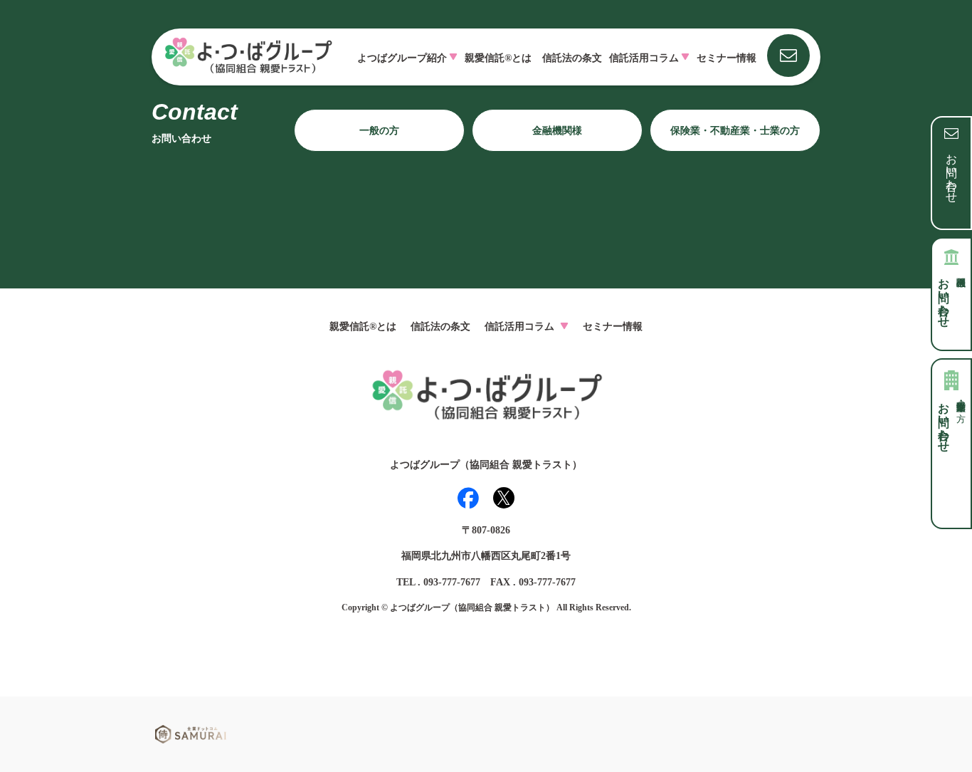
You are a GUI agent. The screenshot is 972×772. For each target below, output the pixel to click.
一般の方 (379, 130)
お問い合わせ (952, 171)
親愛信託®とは (498, 58)
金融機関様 (557, 130)
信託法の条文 (572, 58)
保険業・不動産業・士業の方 (735, 130)
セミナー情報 (726, 58)
